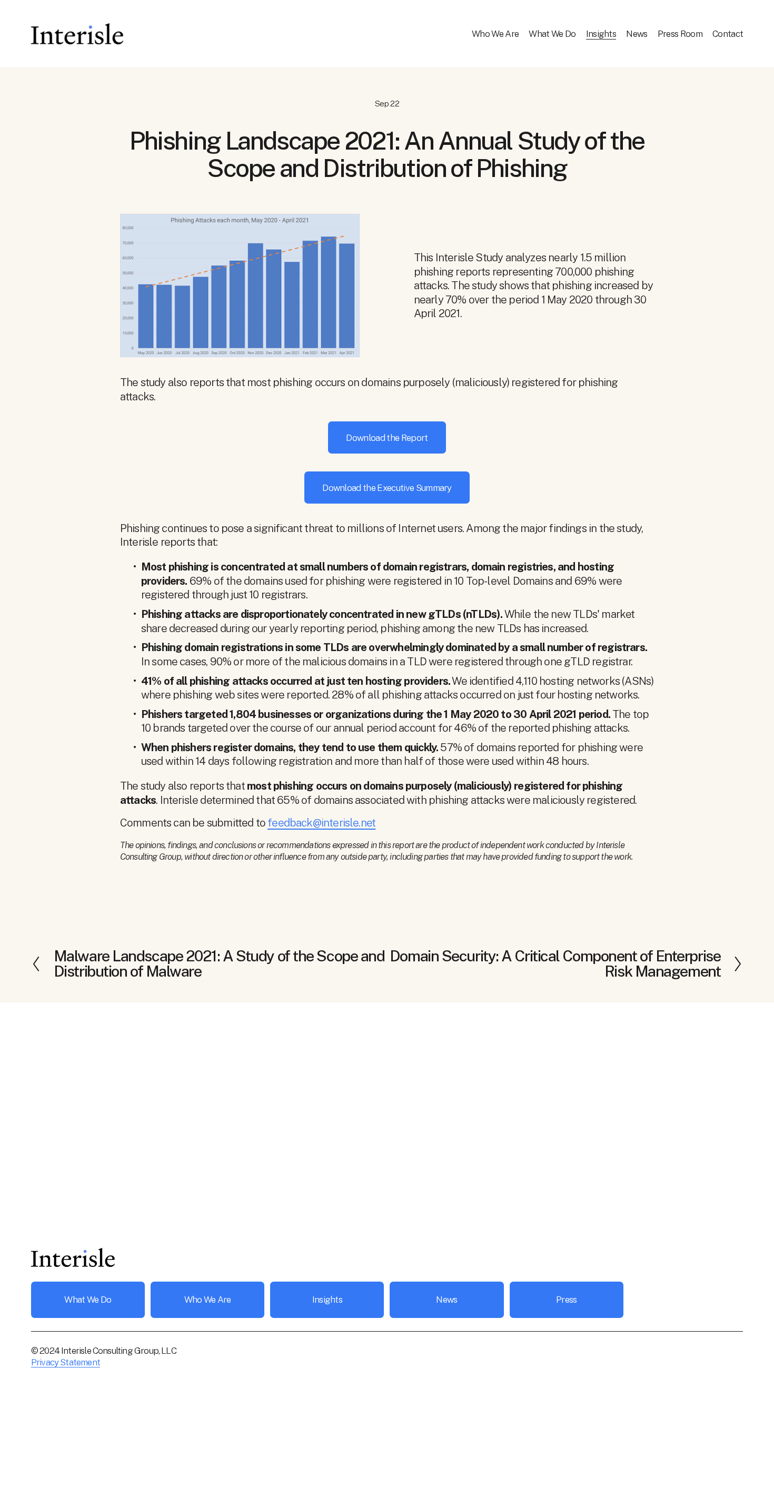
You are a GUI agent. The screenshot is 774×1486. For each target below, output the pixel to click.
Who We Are (495, 33)
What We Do (552, 33)
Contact (727, 33)
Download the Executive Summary (387, 488)
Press (566, 1299)
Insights (601, 33)
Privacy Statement (65, 1362)
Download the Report (387, 437)
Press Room (680, 33)
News (636, 33)
